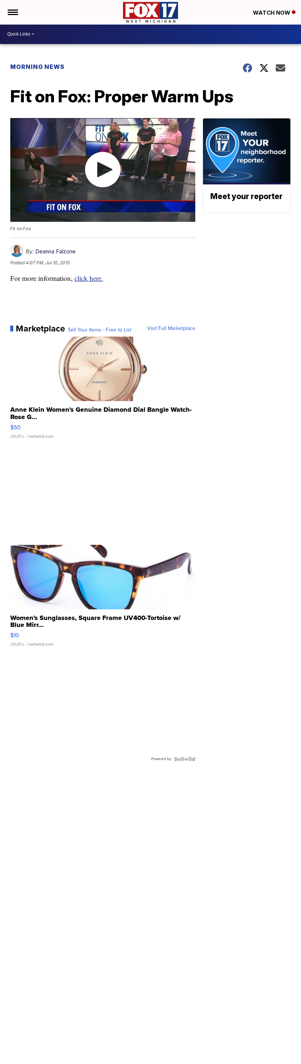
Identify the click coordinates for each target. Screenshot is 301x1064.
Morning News (37, 66)
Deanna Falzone (55, 251)
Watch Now (272, 12)
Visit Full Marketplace (171, 328)
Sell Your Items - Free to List (99, 330)
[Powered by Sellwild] (184, 759)
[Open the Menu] (12, 12)
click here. (89, 278)
